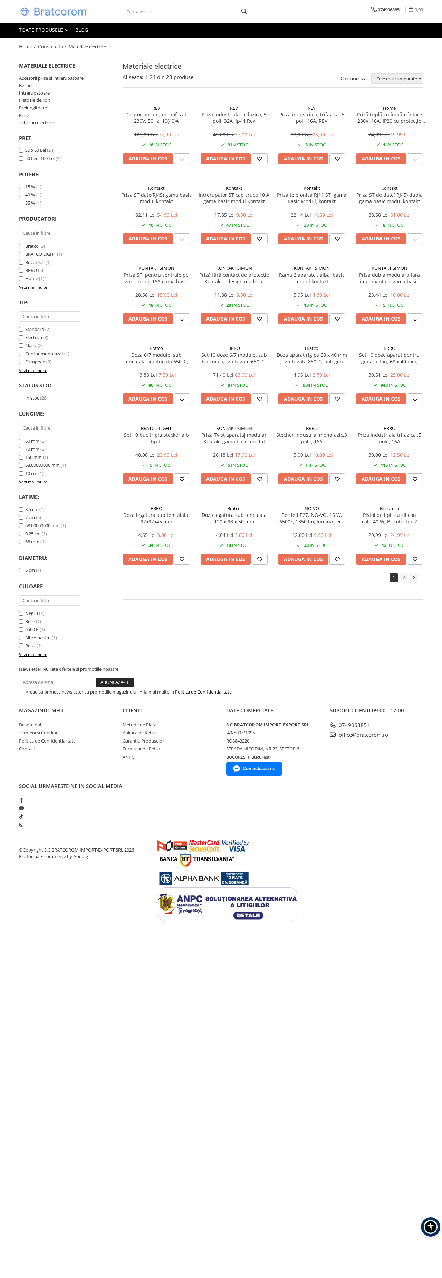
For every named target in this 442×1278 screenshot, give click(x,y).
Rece (30, 621)
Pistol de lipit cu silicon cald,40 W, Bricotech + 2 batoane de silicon (389, 518)
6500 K (32, 629)
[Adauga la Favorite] (182, 158)
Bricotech (35, 262)
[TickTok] (21, 816)
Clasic (31, 345)
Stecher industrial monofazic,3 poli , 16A (311, 438)
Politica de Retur (139, 732)
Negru (31, 613)
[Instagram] (21, 825)
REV (156, 108)
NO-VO (312, 508)
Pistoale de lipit (34, 100)
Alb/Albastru (38, 638)
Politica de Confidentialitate (203, 692)
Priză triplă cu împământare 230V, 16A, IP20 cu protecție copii (389, 117)
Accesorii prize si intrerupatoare (51, 78)
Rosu (30, 645)
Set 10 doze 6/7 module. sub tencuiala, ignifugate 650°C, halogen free (234, 358)
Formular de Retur (141, 749)
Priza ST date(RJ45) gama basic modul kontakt (156, 198)
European (35, 361)
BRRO (31, 270)
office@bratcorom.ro (362, 734)
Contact (27, 749)
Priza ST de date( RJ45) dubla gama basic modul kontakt (389, 198)
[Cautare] (244, 11)
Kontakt (156, 188)
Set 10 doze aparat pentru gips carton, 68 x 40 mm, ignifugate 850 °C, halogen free (389, 358)
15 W (30, 187)
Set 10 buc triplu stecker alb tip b (156, 438)
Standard (34, 329)
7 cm (30, 517)
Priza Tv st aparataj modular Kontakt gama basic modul (234, 438)
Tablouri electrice (36, 122)
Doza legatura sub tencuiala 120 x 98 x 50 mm (234, 518)
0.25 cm (33, 534)
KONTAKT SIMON (156, 268)
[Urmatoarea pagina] (413, 577)
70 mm (32, 449)
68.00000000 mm (42, 465)
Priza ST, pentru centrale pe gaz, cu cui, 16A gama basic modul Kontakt (156, 278)
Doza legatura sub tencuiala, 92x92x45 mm (156, 518)
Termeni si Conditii (38, 732)
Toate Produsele (41, 30)
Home (31, 278)
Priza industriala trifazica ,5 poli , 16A (389, 438)
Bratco (32, 246)
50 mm (32, 441)
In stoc (32, 398)
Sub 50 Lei (35, 150)
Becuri (25, 85)
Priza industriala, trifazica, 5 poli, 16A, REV (311, 117)
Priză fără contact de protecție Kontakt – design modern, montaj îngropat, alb (234, 278)
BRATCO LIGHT (40, 254)
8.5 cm (31, 509)
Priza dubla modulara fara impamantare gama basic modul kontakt (389, 278)
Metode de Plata (139, 724)
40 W (30, 194)
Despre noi (30, 724)
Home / (28, 46)
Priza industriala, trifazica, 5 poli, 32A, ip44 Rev (234, 117)
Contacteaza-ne (259, 768)
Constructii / (53, 46)
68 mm (32, 542)
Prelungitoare (33, 108)
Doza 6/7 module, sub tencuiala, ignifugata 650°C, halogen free (156, 358)
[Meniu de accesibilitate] (430, 1227)
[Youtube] (21, 808)
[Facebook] (21, 800)
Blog (81, 30)
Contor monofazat (44, 354)
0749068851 (353, 724)
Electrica (33, 337)
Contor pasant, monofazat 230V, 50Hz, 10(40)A (156, 117)
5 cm (30, 570)
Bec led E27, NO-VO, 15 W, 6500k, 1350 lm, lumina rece (311, 518)
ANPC (128, 757)
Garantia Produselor (143, 741)
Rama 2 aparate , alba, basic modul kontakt (312, 278)
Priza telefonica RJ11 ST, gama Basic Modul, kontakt (311, 198)
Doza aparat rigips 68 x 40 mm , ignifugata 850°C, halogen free (312, 358)
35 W (30, 203)
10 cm (31, 473)
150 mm (33, 457)
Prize (24, 115)
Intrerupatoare (34, 93)
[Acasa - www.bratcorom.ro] (53, 11)
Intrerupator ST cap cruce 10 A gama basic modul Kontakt (234, 198)
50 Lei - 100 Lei (40, 158)
